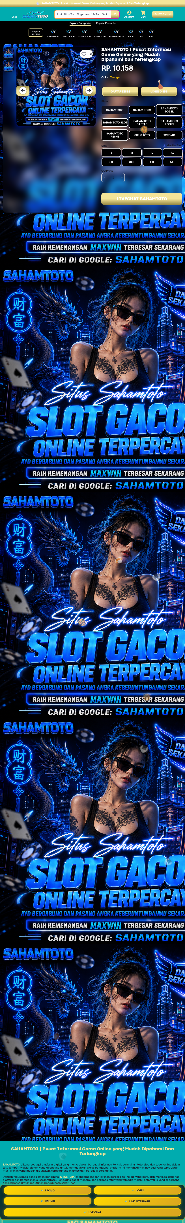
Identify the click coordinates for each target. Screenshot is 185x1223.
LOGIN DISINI (158, 91)
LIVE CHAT (95, 1211)
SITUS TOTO (67, 1176)
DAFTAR (50, 1201)
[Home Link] (36, 14)
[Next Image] (89, 91)
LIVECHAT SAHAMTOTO (142, 199)
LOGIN (140, 1191)
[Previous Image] (22, 91)
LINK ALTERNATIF (139, 1201)
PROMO (50, 1191)
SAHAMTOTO (11, 1164)
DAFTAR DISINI (120, 91)
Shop (14, 16)
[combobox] (83, 14)
